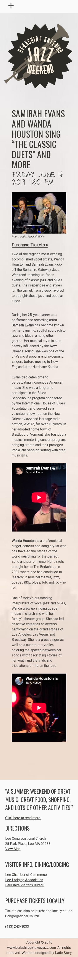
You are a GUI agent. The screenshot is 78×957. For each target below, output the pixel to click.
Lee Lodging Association (24, 880)
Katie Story (63, 953)
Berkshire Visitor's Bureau (24, 885)
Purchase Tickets (28, 244)
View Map (12, 849)
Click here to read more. (23, 818)
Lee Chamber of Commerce (26, 875)
